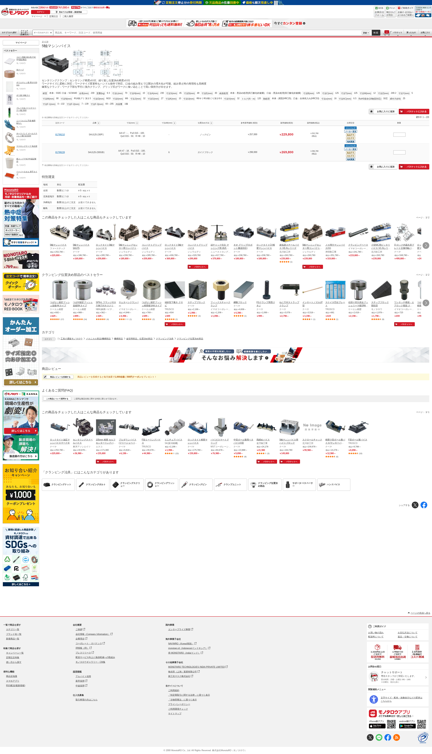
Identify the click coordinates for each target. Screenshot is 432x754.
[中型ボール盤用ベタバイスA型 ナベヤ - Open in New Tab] (244, 427)
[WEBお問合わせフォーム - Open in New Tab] (379, 11)
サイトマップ (174, 713)
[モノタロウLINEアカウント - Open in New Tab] (379, 740)
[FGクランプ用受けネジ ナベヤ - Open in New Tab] (266, 290)
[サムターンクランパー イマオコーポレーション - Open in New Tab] (129, 290)
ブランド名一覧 (13, 634)
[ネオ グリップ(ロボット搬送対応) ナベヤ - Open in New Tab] (244, 232)
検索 (376, 32)
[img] (16, 12)
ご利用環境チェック (178, 709)
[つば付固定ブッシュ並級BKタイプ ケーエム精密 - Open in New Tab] (83, 290)
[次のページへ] (426, 245)
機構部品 (118, 338)
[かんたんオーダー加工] (21, 386)
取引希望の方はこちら (87, 699)
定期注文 (53, 16)
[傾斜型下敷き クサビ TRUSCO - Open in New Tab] (175, 290)
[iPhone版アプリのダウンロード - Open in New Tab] (382, 725)
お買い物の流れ (376, 632)
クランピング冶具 (164, 338)
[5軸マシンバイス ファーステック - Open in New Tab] (60, 232)
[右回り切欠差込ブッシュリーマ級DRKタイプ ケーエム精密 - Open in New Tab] (358, 290)
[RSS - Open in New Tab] (396, 740)
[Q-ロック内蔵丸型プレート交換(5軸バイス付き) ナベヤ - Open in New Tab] (404, 232)
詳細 (365, 33)
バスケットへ (200, 267)
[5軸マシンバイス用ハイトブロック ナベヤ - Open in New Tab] (289, 427)
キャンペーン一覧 (15, 653)
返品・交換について (407, 636)
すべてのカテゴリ (41, 33)
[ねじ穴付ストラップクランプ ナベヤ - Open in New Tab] (289, 290)
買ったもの (411, 32)
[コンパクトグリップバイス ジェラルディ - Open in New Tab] (152, 232)
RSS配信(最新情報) (15, 685)
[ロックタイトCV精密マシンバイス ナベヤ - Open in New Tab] (266, 232)
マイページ (36, 16)
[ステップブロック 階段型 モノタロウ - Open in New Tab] (381, 290)
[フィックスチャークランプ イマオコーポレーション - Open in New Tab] (221, 290)
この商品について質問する (57, 399)
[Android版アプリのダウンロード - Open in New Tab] (413, 725)
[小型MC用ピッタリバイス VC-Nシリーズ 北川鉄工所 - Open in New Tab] (381, 232)
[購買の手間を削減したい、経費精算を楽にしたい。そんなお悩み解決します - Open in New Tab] (235, 355)
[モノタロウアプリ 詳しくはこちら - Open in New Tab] (398, 713)
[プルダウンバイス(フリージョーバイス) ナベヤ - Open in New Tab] (129, 427)
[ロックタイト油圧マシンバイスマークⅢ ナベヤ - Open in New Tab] (60, 427)
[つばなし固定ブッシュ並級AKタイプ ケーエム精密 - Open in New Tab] (60, 290)
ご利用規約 (173, 690)
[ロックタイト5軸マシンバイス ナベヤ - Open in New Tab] (106, 232)
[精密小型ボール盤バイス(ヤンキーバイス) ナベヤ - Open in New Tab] (335, 427)
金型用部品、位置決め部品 (139, 338)
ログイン (40, 12)
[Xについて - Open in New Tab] (370, 740)
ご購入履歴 (67, 16)
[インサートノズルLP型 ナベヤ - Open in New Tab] (312, 290)
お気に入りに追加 (386, 111)
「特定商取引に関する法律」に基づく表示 (189, 695)
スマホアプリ (12, 681)
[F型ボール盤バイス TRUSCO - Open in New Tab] (358, 427)
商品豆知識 (11, 676)
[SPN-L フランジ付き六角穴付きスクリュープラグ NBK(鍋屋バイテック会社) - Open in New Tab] (106, 290)
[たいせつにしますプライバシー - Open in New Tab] (423, 738)
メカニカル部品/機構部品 (98, 338)
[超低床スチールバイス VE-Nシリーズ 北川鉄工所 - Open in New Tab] (289, 232)
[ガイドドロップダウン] (405, 13)
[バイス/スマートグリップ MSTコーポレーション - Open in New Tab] (221, 427)
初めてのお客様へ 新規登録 (70, 12)
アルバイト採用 (83, 676)
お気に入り (425, 32)
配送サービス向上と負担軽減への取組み (95, 657)
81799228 (60, 152)
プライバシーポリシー (179, 704)
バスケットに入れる (417, 111)
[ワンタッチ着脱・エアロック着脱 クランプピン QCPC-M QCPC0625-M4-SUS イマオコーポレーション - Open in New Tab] (404, 290)
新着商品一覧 (12, 638)
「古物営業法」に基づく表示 (182, 699)
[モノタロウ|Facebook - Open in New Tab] (387, 740)
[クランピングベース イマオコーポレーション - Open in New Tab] (358, 232)
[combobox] (207, 32)
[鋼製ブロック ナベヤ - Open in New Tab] (244, 290)
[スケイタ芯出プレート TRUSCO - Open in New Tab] (335, 290)
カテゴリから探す (9, 32)
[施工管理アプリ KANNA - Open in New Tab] (21, 433)
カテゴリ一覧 (12, 629)
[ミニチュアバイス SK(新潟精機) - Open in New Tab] (175, 427)
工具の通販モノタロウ (72, 338)
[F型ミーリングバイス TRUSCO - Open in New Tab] (152, 427)
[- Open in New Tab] (377, 652)
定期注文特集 (12, 657)
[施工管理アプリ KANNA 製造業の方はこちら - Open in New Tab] (21, 459)
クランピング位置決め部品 (190, 338)
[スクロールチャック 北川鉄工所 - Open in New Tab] (312, 427)
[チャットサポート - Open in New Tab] (391, 11)
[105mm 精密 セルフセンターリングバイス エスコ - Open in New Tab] (106, 427)
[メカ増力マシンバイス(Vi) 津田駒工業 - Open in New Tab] (335, 232)
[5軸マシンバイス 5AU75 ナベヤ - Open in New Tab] (83, 232)
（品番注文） (24, 32)
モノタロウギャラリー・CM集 (90, 662)
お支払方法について (407, 632)
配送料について (376, 636)
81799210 (60, 134)
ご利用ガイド (379, 626)
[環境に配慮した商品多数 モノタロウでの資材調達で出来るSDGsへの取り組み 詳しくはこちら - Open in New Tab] (21, 585)
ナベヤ (45, 41)
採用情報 (77, 671)
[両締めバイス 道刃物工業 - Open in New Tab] (266, 427)
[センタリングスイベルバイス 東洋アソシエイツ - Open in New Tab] (83, 427)
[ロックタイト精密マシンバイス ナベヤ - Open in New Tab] (198, 427)
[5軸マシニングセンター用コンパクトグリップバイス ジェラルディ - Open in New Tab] (129, 232)
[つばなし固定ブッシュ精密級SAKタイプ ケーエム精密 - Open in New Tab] (152, 290)
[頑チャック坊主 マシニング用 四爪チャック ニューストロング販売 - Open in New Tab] (221, 232)
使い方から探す (13, 662)
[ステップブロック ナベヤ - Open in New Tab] (198, 290)
